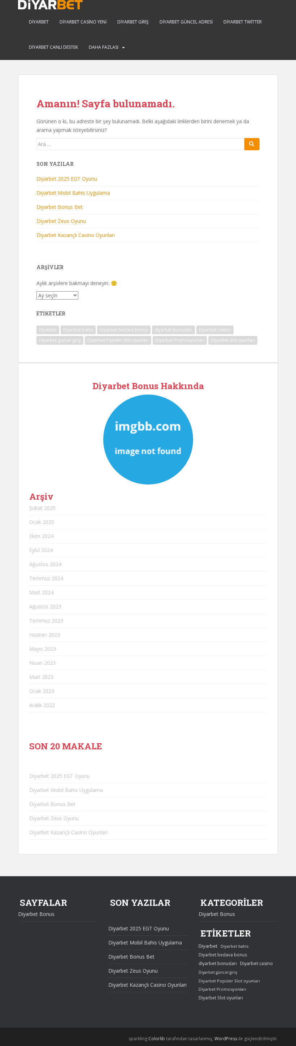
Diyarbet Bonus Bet (59, 206)
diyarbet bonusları (173, 330)
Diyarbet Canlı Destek (53, 47)
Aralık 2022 (42, 705)
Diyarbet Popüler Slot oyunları (118, 340)
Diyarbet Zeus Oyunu (61, 221)
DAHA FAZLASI (103, 47)
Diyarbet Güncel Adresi (186, 22)
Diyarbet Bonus (36, 914)
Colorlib (156, 1039)
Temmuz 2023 (46, 620)
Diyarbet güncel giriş (60, 340)
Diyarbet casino (215, 330)
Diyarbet (39, 22)
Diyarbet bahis (78, 330)
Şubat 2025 (42, 507)
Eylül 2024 (41, 550)
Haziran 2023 (44, 634)
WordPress (225, 1039)
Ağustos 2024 (45, 564)
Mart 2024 (41, 592)
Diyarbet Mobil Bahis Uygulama (73, 192)
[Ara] (252, 144)
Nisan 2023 (42, 662)
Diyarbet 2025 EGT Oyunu (66, 178)
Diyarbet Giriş (133, 22)
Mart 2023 (41, 676)
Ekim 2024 (41, 536)
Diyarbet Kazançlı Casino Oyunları (75, 235)
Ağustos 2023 (45, 606)
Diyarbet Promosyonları (179, 340)
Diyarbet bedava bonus (124, 330)
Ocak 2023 (41, 691)
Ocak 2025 (41, 521)
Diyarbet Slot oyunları (233, 340)
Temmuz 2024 (46, 578)
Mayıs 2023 (42, 648)
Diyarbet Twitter (242, 22)
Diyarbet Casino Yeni (83, 22)
